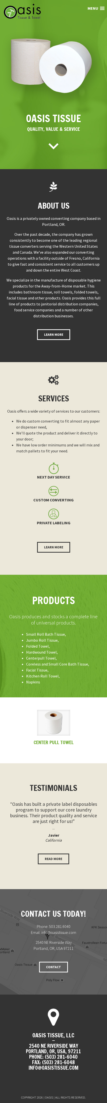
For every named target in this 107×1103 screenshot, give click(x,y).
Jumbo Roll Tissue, (42, 640)
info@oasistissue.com (58, 932)
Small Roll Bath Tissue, (46, 634)
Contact (53, 967)
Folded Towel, (38, 646)
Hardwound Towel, (42, 652)
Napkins (33, 681)
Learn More (53, 335)
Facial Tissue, (37, 670)
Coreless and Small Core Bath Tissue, (57, 664)
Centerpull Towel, (41, 658)
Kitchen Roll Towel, (43, 675)
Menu (93, 8)
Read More (53, 859)
